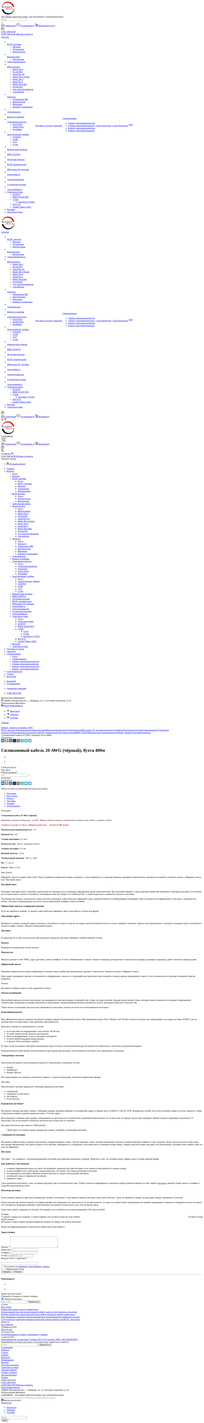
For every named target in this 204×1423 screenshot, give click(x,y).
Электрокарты (74, 730)
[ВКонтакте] (2, 740)
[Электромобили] (21, 187)
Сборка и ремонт (9, 1372)
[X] (14, 740)
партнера (162, 1183)
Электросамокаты (17, 732)
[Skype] (26, 740)
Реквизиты (6, 1403)
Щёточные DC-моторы (92, 730)
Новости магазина (13, 1299)
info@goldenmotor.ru (13, 705)
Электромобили (150, 730)
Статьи (4, 1352)
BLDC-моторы (25, 483)
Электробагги (32, 732)
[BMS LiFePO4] (21, 152)
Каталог (16, 476)
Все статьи (6, 1307)
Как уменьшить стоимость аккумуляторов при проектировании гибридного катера (40, 1317)
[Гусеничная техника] (21, 182)
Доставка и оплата (10, 1365)
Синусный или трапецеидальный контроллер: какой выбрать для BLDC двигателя (40, 1319)
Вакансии (5, 1357)
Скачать (5, 1355)
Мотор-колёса (24, 511)
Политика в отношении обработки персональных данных (28, 1397)
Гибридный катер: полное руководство (19, 1309)
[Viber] (18, 740)
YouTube (14, 718)
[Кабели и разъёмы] (21, 114)
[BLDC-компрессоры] (21, 162)
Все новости (7, 1324)
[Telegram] (30, 740)
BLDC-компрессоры (48, 732)
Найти (4, 1420)
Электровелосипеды (27, 566)
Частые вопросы (9, 1375)
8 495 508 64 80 (8, 31)
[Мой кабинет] (2, 29)
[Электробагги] (21, 172)
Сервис (4, 1377)
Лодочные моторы (67, 732)
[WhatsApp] (22, 740)
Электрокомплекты (24, 730)
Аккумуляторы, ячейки (29, 581)
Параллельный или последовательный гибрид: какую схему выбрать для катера (39, 1312)
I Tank (26, 634)
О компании (7, 1347)
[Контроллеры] (21, 54)
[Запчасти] (21, 94)
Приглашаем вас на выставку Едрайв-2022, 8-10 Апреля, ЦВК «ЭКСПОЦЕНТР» (39, 1339)
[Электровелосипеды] (21, 119)
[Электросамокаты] (21, 177)
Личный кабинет (9, 1370)
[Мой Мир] (10, 740)
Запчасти (22, 544)
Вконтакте (15, 711)
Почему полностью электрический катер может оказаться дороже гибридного (38, 1314)
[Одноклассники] (6, 740)
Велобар (123, 730)
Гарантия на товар (9, 1367)
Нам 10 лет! (6, 1329)
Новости (5, 1350)
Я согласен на (27, 1266)
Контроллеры (24, 499)
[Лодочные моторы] (21, 157)
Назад (15, 473)
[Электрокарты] (21, 109)
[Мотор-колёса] (21, 64)
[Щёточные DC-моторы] (21, 167)
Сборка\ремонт (19, 659)
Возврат (5, 1362)
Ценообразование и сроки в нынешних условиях (24, 1334)
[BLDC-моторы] (21, 42)
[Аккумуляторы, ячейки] (21, 132)
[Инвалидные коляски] (21, 147)
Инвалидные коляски (99, 732)
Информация (7, 1360)
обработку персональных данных (34, 1266)
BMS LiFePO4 (82, 732)
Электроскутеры (25, 621)
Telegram (14, 714)
